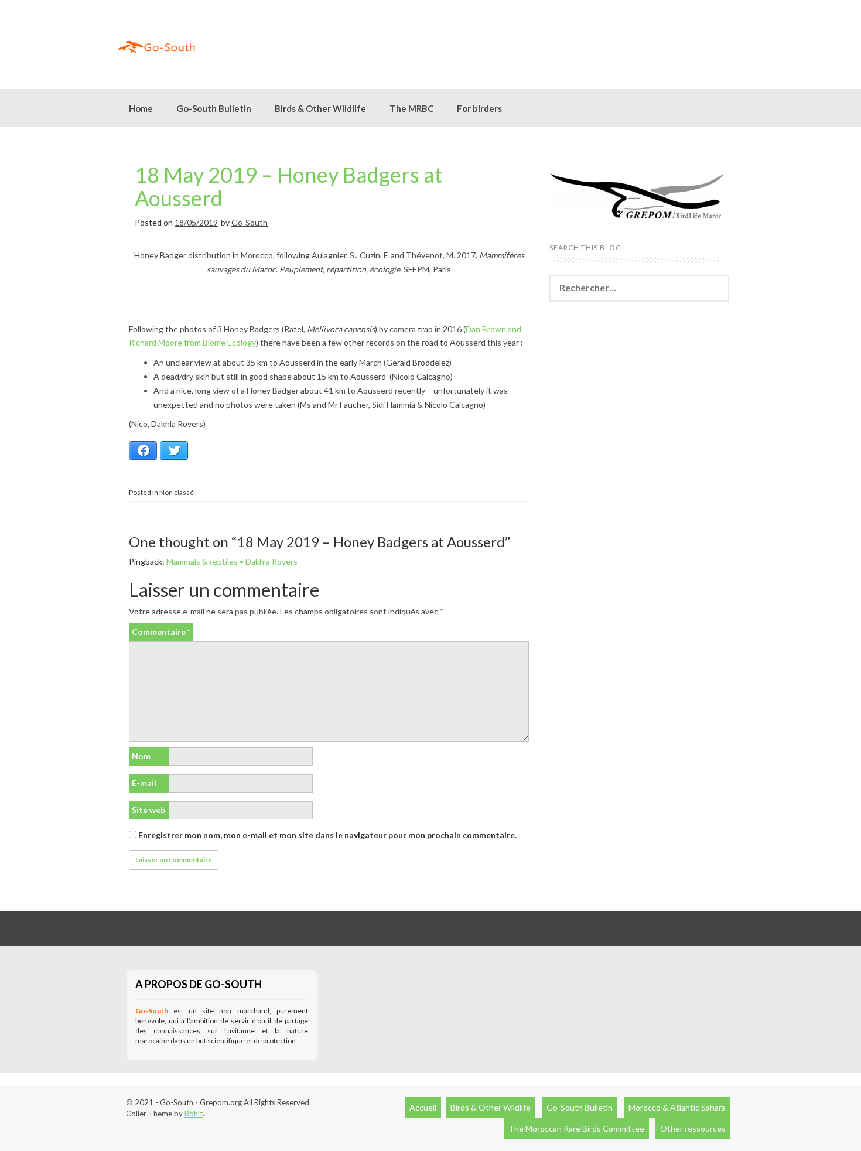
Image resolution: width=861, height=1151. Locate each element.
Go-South (249, 222)
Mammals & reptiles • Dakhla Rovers (232, 561)
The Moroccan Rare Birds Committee (576, 1128)
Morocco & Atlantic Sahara (677, 1107)
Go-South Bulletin (213, 108)
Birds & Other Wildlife (490, 1107)
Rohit (193, 1113)
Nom (141, 756)
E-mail (144, 783)
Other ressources (693, 1128)
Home (141, 108)
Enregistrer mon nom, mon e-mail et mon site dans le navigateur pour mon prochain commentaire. (327, 835)
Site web (148, 810)
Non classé (176, 492)
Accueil (422, 1107)
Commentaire (161, 632)
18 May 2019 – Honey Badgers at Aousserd (288, 186)
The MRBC (411, 108)
